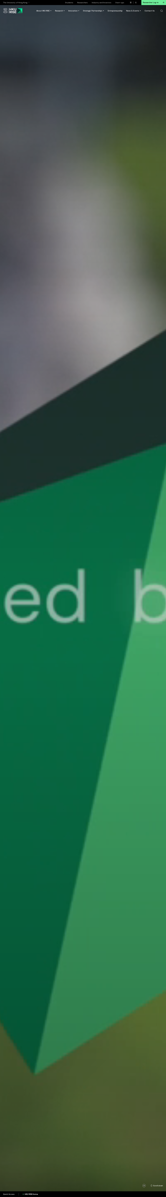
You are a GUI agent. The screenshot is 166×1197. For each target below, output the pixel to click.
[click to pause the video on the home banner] (144, 1185)
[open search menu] (161, 10)
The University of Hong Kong (15, 2)
